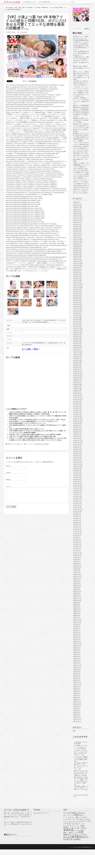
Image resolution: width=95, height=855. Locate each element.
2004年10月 (76, 686)
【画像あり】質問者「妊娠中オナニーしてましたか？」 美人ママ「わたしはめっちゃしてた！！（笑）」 (81, 766)
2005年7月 (76, 671)
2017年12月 (76, 396)
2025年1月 (76, 237)
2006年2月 (76, 660)
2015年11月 (76, 442)
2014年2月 (76, 481)
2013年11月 (76, 487)
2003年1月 (76, 716)
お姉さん (81, 815)
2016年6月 (76, 429)
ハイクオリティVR (27, 343)
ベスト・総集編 (79, 826)
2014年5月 (76, 476)
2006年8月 (76, 649)
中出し (66, 828)
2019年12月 (76, 351)
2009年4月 (76, 589)
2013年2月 (76, 504)
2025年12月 (76, 217)
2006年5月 (76, 654)
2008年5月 (76, 610)
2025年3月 (76, 234)
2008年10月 (76, 600)
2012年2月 (76, 526)
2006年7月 (76, 651)
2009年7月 (76, 584)
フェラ (72, 826)
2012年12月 (76, 507)
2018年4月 (76, 388)
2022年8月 (76, 291)
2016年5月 (76, 431)
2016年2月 (76, 437)
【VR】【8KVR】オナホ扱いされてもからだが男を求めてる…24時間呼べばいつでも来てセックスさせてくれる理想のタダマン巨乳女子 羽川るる (81, 172)
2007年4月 (76, 634)
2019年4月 (76, 366)
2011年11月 (76, 531)
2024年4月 (76, 254)
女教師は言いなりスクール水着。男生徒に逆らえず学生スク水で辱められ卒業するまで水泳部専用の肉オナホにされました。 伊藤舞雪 (81, 137)
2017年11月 (76, 397)
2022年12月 (76, 284)
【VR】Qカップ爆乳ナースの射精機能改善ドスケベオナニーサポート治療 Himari (81, 165)
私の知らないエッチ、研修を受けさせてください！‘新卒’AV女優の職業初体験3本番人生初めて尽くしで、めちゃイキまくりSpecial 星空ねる (81, 40)
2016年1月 (76, 438)
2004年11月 (76, 684)
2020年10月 (76, 332)
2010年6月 (76, 563)
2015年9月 (76, 446)
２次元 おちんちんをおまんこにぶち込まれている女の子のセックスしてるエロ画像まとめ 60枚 (81, 773)
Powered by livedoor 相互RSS (80, 796)
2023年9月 (76, 267)
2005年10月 (76, 667)
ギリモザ (65, 819)
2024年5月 (76, 252)
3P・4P (66, 813)
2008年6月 (76, 608)
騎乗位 (41, 343)
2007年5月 (76, 632)
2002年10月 (76, 721)
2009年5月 (76, 587)
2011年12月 (76, 530)
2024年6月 (76, 250)
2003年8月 (76, 707)
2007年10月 (76, 623)
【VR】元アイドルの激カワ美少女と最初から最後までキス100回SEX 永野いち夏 (32, 436)
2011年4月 (76, 545)
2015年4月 (76, 455)
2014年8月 (76, 470)
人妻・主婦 (80, 828)
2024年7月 (76, 248)
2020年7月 (76, 338)
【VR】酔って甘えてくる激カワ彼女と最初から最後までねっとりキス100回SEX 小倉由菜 (35, 434)
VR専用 (36, 343)
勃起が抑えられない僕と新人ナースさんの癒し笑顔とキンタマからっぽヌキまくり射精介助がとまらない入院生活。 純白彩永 (81, 127)
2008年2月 (76, 615)
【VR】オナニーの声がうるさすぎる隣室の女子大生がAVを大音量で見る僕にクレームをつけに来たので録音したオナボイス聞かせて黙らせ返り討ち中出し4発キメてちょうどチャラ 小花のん (38, 439)
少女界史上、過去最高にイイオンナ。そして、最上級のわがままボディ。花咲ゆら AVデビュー (81, 100)
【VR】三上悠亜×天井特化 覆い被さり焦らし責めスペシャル (26, 429)
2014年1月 (76, 483)
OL (72, 815)
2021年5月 (76, 319)
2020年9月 (76, 334)
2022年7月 (76, 293)
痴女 (84, 837)
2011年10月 (76, 533)
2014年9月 (76, 468)
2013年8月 (76, 492)
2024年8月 (76, 247)
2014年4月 (76, 477)
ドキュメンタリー (67, 821)
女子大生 (76, 830)
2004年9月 (76, 688)
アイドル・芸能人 (15, 444)
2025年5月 (76, 230)
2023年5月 (76, 275)
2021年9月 (76, 312)
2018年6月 (76, 384)
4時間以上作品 (76, 813)
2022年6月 (76, 295)
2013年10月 (76, 489)
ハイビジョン (71, 823)
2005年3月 (76, 677)
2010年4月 (76, 567)
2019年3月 (76, 368)
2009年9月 (76, 580)
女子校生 (81, 830)
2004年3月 (76, 697)
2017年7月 (76, 405)
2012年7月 (76, 517)
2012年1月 (76, 528)
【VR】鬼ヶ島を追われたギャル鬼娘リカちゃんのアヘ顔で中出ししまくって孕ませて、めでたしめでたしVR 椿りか (81, 190)
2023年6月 (76, 273)
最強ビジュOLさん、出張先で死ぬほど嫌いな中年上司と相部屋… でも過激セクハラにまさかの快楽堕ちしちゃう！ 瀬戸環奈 (81, 75)
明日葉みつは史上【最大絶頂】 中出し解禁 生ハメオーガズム (81, 68)
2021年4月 (76, 321)
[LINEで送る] (32, 81)
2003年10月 (76, 705)
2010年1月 (76, 572)
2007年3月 (76, 636)
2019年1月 (76, 371)
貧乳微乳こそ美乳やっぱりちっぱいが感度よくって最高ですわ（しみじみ (81, 787)
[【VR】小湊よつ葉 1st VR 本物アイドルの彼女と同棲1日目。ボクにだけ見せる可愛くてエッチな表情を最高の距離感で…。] (36, 56)
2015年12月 (76, 440)
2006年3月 (76, 658)
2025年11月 (76, 219)
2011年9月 (76, 535)
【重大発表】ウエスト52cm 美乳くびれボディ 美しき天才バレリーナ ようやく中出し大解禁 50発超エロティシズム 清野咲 (81, 157)
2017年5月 (76, 409)
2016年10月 (76, 422)
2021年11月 (76, 308)
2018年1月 (76, 394)
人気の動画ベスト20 (29, 2)
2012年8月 (76, 515)
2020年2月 (76, 347)
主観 (72, 828)
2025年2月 (76, 235)
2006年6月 (76, 653)
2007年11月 (76, 621)
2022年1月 (76, 304)
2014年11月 (76, 464)
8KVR (83, 813)
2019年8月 (76, 358)
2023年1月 (76, 282)
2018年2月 (76, 392)
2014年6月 (76, 474)
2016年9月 (76, 423)
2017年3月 (76, 412)
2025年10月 (76, 221)
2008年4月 (76, 612)
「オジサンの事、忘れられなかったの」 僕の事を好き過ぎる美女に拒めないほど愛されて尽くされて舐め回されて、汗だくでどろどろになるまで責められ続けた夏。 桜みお (81, 147)
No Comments (22, 32)
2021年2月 (76, 325)
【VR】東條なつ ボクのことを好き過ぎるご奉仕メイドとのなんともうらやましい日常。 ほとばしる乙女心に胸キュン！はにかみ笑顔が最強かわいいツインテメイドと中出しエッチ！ (37, 420)
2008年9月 (76, 602)
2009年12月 (76, 574)
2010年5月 (76, 565)
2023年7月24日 (11, 32)
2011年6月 (76, 541)
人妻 (75, 828)
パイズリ (66, 826)
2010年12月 (76, 552)
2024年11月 (76, 241)
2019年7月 (76, 360)
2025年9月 (76, 222)
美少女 (54, 343)
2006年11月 (76, 643)
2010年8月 (76, 559)
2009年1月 (76, 595)
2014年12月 (76, 463)
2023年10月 (76, 265)
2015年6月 (76, 451)
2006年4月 (76, 656)
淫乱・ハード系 (80, 835)
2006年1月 (76, 662)
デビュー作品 (86, 819)
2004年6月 (76, 692)
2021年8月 (76, 314)
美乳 (64, 839)
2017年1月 (76, 416)
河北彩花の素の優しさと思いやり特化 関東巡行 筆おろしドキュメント (81, 47)
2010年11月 (76, 554)
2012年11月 (76, 509)
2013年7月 (76, 494)
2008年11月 (76, 599)
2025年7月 (76, 226)
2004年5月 (76, 693)
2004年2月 (76, 699)
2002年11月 (76, 720)
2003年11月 (76, 703)
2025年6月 (76, 228)
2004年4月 (76, 695)
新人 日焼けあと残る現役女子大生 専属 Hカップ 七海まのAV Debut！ (81, 114)
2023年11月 (76, 263)
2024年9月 (76, 245)
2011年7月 (76, 539)
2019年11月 (76, 353)
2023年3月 (76, 278)
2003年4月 (76, 714)
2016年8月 (76, 425)
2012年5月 (76, 520)
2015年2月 (76, 459)
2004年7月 (76, 690)
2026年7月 (76, 204)
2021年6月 (76, 317)
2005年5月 (76, 675)
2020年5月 (76, 342)
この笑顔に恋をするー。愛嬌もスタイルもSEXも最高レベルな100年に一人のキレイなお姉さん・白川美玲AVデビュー (81, 60)
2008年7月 (76, 606)
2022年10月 (76, 288)
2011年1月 (76, 550)
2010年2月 (76, 571)
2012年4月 (76, 522)
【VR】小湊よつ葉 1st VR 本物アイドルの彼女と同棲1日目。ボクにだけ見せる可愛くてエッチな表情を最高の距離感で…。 (43, 321)
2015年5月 (76, 453)
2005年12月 (76, 664)
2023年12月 (76, 261)
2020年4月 (76, 343)
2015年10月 (76, 444)
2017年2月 (76, 414)
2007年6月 (76, 630)
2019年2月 (76, 369)
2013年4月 (76, 500)
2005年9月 (76, 669)
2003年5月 (76, 712)
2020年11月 (76, 330)
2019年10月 (76, 355)
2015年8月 (76, 448)
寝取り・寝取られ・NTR (71, 833)
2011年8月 (76, 537)
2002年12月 (76, 718)
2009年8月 (76, 582)
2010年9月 (76, 558)
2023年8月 (76, 269)
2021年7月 (76, 315)
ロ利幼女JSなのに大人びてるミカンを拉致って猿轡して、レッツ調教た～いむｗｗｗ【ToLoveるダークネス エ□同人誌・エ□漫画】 (81, 780)
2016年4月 (76, 433)
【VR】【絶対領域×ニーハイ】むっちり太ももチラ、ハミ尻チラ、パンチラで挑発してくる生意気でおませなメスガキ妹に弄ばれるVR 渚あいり (81, 181)
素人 (87, 837)
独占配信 (76, 837)
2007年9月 (76, 625)
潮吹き (65, 837)
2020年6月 (76, 340)
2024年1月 (76, 260)
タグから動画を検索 (44, 2)
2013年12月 (76, 485)
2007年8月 (76, 626)
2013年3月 (76, 502)
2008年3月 (76, 613)
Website (8, 479)
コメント (8, 486)
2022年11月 (76, 286)
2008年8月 (76, 604)
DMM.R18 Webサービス (87, 847)
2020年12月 (76, 329)
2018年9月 (76, 379)
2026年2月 (76, 213)
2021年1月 (76, 327)
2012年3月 (76, 524)
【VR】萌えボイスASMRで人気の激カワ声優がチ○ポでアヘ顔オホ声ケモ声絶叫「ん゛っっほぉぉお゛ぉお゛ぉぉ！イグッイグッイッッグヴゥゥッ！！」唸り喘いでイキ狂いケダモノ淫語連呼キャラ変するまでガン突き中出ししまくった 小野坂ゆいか (81, 88)
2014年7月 (76, 472)
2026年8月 (76, 202)
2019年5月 (76, 364)
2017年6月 (76, 407)
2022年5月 (76, 297)
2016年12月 (76, 418)
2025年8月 (76, 224)
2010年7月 (76, 561)
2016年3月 (76, 435)
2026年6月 (76, 206)
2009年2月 (76, 593)
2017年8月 (76, 403)
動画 (11, 7)
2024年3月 (76, 256)
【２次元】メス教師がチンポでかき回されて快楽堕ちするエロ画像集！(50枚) (81, 758)
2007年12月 (76, 619)
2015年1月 (76, 461)
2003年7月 (76, 708)
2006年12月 (76, 641)
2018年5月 (76, 386)
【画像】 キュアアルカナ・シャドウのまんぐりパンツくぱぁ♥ (80, 747)
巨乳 (81, 832)
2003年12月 (76, 701)
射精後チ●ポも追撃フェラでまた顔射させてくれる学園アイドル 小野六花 (81, 120)
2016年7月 (76, 427)
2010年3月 (76, 569)
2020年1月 (76, 349)
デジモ (78, 819)
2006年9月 (76, 647)
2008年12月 (76, 597)
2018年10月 (76, 377)
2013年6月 (76, 496)
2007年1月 (76, 639)
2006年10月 (76, 645)
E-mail (7, 473)
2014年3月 (76, 479)
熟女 (69, 837)
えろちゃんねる (12, 2)
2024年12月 (76, 239)
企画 (85, 828)
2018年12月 (76, 373)
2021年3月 (76, 323)
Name (7, 466)
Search (87, 28)
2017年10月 (76, 399)
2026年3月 (76, 211)
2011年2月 (76, 548)
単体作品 (28, 345)
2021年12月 (76, 306)
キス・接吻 (48, 343)
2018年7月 (76, 383)
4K (70, 813)
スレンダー (72, 819)
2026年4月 (76, 209)
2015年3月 (76, 457)
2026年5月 (76, 207)
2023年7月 (76, 271)
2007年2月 (76, 638)
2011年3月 (76, 546)
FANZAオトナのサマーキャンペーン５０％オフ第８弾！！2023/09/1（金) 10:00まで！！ (80, 753)
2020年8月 (76, 336)
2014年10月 (76, 466)
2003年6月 (76, 710)
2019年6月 (76, 362)
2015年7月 (76, 450)
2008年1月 (76, 617)
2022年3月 (76, 301)
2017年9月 (76, 401)
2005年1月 (76, 680)
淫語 (86, 835)
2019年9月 (76, 356)
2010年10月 (76, 556)
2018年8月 (76, 381)
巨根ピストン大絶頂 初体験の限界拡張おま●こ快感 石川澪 (81, 106)
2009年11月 (76, 576)
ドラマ (73, 821)
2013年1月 (76, 505)
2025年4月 (76, 232)
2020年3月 (76, 345)
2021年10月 (76, 310)
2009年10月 (76, 578)
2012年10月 (76, 511)
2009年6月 (76, 585)
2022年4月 (76, 299)
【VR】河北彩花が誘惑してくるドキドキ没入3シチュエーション (27, 423)
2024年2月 (76, 258)
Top (90, 850)
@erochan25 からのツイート (41, 813)
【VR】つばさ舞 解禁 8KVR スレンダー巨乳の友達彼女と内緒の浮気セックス (81, 53)
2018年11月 (76, 375)
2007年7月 (76, 628)
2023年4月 (76, 276)
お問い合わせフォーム (17, 824)
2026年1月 (76, 215)
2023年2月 (76, 280)
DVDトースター (67, 815)
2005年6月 (76, 673)
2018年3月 (76, 390)
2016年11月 (76, 420)
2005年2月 (76, 679)
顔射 (74, 839)
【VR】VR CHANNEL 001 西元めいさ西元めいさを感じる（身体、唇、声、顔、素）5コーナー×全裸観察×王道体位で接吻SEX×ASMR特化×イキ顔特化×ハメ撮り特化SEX (37, 413)
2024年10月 (76, 243)
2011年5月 (76, 543)
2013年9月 (76, 491)
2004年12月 (76, 682)
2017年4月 (76, 410)
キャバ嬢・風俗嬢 (82, 817)
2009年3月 (76, 591)
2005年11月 (76, 666)
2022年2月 (76, 302)
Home (7, 7)
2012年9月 (76, 513)
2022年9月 (76, 289)
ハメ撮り (82, 824)
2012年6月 (76, 518)
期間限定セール (68, 835)
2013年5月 (76, 498)
